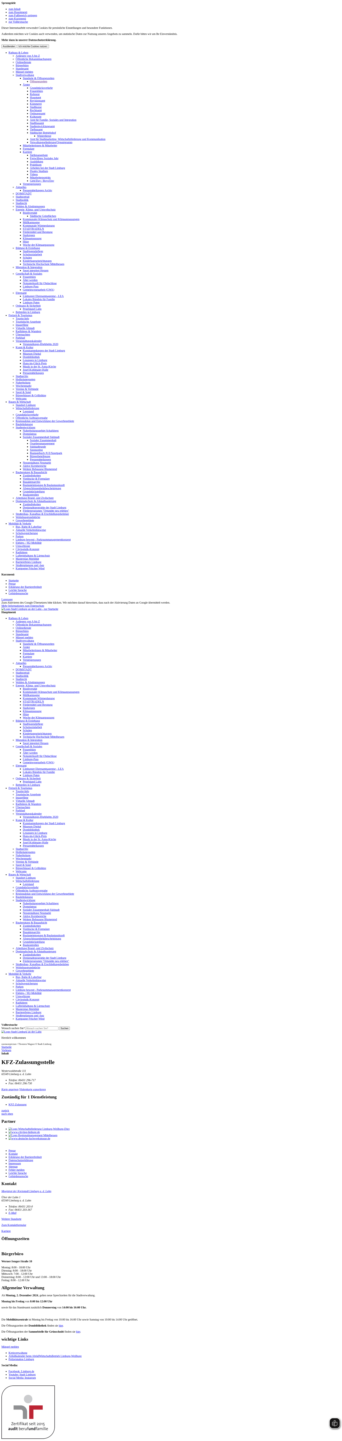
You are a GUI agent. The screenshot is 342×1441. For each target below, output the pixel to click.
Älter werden (30, 280)
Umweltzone (23, 545)
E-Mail (12, 1212)
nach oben (7, 1113)
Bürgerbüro (22, 65)
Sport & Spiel (23, 392)
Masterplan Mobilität (27, 558)
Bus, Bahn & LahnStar (29, 526)
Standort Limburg (26, 405)
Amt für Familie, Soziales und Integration (53, 119)
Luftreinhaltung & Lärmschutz (33, 555)
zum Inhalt (14, 9)
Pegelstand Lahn (32, 308)
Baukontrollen (31, 494)
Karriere (27, 151)
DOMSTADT (24, 193)
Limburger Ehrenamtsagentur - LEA (43, 296)
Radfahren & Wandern (28, 331)
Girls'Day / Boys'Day (42, 180)
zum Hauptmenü (18, 12)
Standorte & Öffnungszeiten (38, 78)
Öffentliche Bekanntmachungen (33, 59)
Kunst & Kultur (24, 347)
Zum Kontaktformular (13, 1225)
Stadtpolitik (22, 199)
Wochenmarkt (23, 385)
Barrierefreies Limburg (28, 562)
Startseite (14, 580)
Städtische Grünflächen (43, 216)
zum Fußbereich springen (23, 15)
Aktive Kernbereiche (34, 465)
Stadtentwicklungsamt (42, 126)
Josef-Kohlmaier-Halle (35, 369)
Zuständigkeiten (32, 475)
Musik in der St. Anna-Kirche (39, 366)
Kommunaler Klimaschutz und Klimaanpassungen (51, 219)
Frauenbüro (36, 91)
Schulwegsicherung (27, 533)
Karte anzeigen (10, 1089)
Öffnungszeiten (38, 81)
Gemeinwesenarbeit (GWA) (38, 289)
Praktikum (36, 164)
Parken (20, 536)
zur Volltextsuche (18, 21)
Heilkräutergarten (25, 379)
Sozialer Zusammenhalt (43, 440)
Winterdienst (44, 135)
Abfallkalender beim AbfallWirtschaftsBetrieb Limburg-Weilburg (45, 1356)
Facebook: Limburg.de (21, 1371)
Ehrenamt (21, 292)
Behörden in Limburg (28, 312)
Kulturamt (35, 116)
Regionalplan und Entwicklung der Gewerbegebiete (45, 421)
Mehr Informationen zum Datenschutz (22, 605)
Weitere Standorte (11, 1218)
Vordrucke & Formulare (36, 478)
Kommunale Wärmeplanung (39, 225)
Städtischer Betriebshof (43, 132)
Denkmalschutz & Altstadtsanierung (36, 501)
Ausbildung (36, 161)
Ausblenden (9, 46)
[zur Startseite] (29, 609)
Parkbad (20, 337)
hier (61, 1325)
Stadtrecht (21, 203)
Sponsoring (36, 449)
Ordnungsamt (37, 113)
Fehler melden (17, 1169)
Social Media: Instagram (22, 1377)
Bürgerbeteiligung (40, 456)
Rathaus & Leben (18, 52)
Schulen (27, 257)
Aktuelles (21, 187)
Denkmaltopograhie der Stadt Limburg (44, 507)
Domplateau (30, 433)
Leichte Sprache (18, 590)
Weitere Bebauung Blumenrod (40, 469)
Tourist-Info (22, 318)
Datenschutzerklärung (21, 1160)
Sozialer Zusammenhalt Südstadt (41, 437)
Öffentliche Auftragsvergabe (32, 417)
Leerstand (28, 411)
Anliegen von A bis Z (28, 55)
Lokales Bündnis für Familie (39, 299)
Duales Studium (39, 171)
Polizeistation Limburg (21, 1359)
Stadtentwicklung (25, 427)
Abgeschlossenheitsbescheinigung (42, 488)
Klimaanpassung (32, 238)
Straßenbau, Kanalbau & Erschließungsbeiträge (42, 513)
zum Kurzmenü (17, 18)
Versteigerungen (32, 183)
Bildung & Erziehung (28, 248)
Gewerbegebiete (25, 520)
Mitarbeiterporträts (40, 177)
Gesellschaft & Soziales (29, 273)
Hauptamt (35, 97)
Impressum (15, 1163)
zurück (5, 1110)
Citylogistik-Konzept (27, 549)
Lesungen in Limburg (35, 360)
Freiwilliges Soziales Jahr (44, 158)
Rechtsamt (36, 110)
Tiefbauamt (36, 129)
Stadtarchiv (22, 376)
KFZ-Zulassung (18, 1104)
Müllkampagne (31, 222)
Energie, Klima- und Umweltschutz (36, 209)
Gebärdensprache (18, 593)
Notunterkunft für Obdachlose (40, 283)
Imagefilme (22, 324)
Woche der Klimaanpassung (38, 244)
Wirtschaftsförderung (27, 408)
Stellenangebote (39, 155)
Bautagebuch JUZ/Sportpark (46, 453)
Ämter (26, 84)
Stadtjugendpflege (33, 251)
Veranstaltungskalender (29, 340)
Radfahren (21, 552)
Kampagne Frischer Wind (30, 568)
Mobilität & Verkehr (20, 523)
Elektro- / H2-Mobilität (29, 542)
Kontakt (13, 1153)
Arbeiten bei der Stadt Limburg (47, 167)
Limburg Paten (31, 302)
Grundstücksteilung (34, 491)
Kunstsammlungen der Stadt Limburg (44, 350)
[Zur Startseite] (21, 1031)
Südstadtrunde (38, 446)
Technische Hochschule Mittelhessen (43, 264)
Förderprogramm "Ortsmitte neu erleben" (46, 510)
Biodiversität (30, 212)
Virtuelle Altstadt (25, 328)
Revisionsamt (37, 100)
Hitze (26, 241)
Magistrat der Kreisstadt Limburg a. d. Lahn (26, 1191)
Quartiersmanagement (42, 443)
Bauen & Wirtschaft (20, 401)
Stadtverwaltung (25, 75)
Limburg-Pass (30, 286)
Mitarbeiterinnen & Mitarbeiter (40, 145)
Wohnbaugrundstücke (28, 517)
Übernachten (23, 334)
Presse (12, 583)
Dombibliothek (31, 356)
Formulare (28, 148)
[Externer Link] (175, 1129)
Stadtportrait (22, 196)
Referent (35, 94)
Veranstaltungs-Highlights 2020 (40, 344)
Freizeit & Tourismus (20, 315)
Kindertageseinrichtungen (37, 260)
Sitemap (13, 1166)
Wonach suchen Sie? (13, 1028)
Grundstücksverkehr (41, 87)
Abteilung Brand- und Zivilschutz (35, 497)
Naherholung (23, 382)
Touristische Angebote (28, 321)
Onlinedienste (23, 62)
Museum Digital (32, 353)
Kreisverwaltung (18, 1352)
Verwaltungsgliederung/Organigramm (51, 142)
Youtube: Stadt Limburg (22, 1374)
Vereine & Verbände (27, 389)
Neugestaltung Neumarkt (37, 462)
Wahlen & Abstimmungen (30, 206)
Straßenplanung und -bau (30, 565)
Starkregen (29, 235)
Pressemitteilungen (33, 372)
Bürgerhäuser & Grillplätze (31, 395)
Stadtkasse (36, 107)
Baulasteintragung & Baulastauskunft (44, 485)
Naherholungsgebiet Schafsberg (41, 430)
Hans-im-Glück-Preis (35, 363)
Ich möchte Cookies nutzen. (33, 46)
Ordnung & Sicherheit (28, 305)
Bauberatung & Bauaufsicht (31, 472)
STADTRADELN (33, 228)
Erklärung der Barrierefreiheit (25, 586)
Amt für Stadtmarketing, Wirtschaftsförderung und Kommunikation (67, 139)
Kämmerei (36, 103)
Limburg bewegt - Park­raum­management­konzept (43, 539)
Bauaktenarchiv (31, 481)
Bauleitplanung (24, 424)
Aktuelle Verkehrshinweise (31, 529)
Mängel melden (24, 71)
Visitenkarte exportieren (32, 1089)
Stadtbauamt (37, 123)
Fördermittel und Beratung (38, 232)
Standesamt (22, 68)
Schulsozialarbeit (32, 254)
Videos (34, 174)
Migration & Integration (29, 267)
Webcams (21, 398)
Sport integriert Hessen (35, 270)
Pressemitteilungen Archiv (37, 190)
